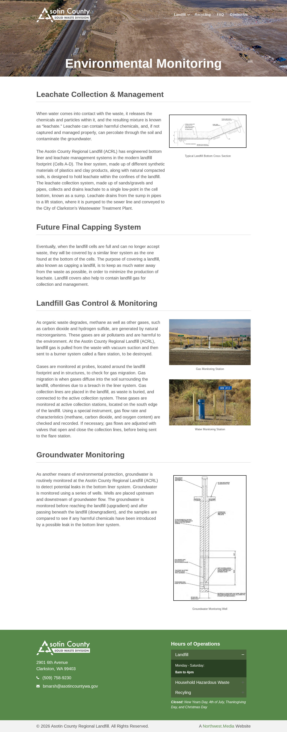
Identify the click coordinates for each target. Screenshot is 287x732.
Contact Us (239, 14)
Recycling (203, 14)
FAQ (220, 14)
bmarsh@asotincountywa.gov (70, 686)
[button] (189, 14)
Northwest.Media (218, 726)
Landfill (180, 14)
